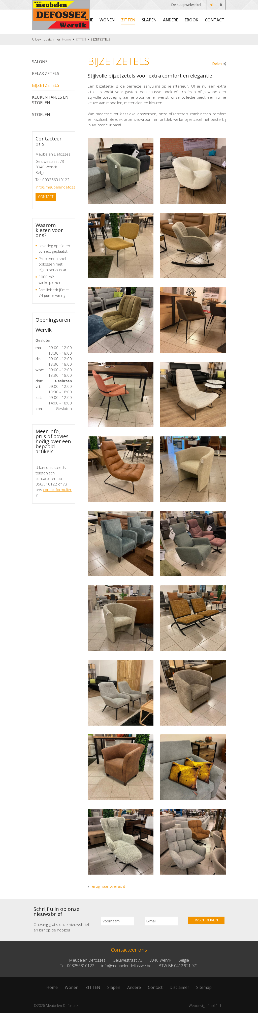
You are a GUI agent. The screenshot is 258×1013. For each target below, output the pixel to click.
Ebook (191, 20)
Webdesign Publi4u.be (206, 1005)
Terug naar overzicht (107, 886)
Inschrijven (206, 920)
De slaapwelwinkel (186, 4)
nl (211, 4)
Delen (217, 63)
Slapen (149, 20)
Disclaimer (179, 987)
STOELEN (41, 114)
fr (221, 4)
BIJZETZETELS (45, 85)
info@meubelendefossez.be (60, 187)
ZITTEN (128, 20)
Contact (214, 20)
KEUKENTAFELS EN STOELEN (50, 99)
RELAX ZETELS (45, 73)
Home (52, 987)
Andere (170, 20)
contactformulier (57, 489)
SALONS (40, 61)
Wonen (107, 20)
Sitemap (204, 987)
